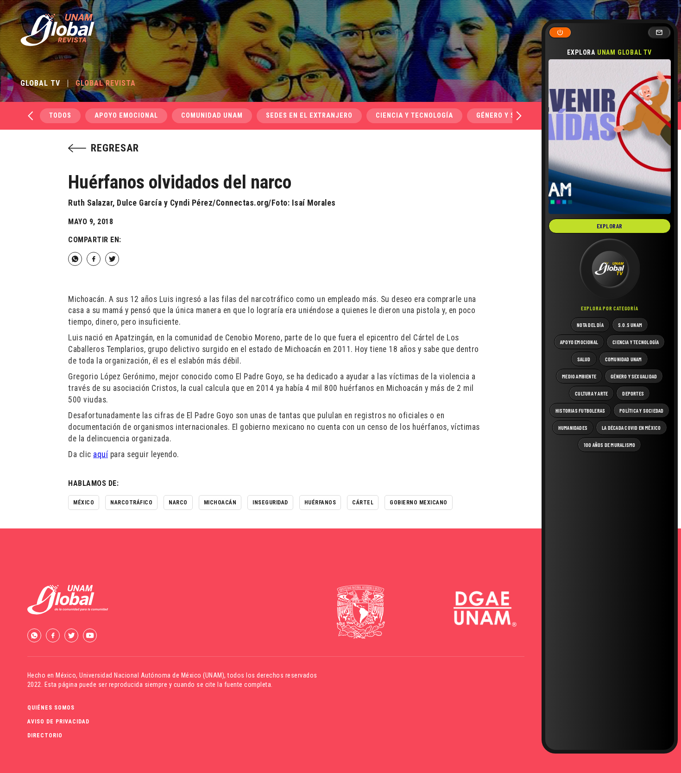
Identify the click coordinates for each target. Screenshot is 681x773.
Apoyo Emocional (126, 115)
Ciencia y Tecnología (414, 115)
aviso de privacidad (58, 721)
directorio (45, 735)
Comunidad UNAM (212, 115)
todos (60, 115)
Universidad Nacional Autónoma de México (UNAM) (151, 675)
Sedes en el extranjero (309, 115)
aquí (100, 454)
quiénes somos (51, 707)
